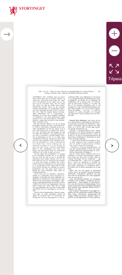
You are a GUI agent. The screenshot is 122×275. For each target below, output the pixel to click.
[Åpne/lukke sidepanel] (7, 34)
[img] (27, 10)
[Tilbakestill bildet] (114, 68)
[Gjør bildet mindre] (114, 50)
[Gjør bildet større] (114, 33)
